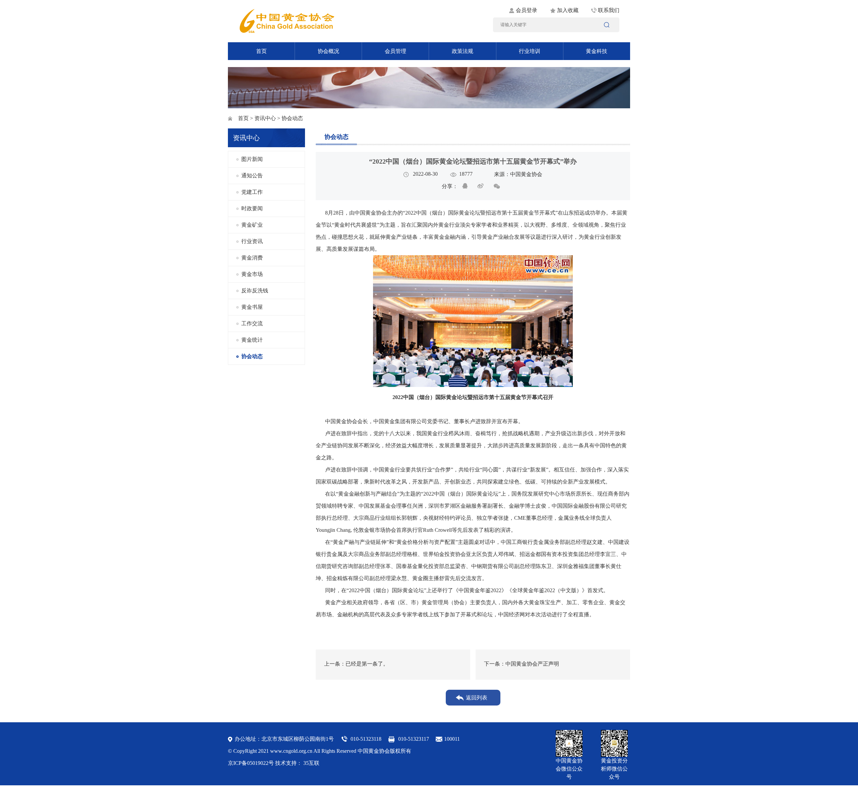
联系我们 (608, 10)
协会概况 (328, 51)
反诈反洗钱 (254, 290)
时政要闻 (252, 208)
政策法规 (462, 51)
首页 (261, 51)
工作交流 (252, 323)
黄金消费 (252, 258)
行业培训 (529, 51)
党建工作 (252, 192)
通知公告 (252, 175)
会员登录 (526, 10)
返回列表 (476, 697)
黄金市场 (252, 274)
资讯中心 (265, 118)
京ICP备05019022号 (251, 763)
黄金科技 (596, 51)
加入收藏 (567, 10)
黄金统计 (252, 340)
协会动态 (252, 356)
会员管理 (395, 51)
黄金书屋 (252, 307)
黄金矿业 (252, 225)
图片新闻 (252, 159)
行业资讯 (252, 241)
